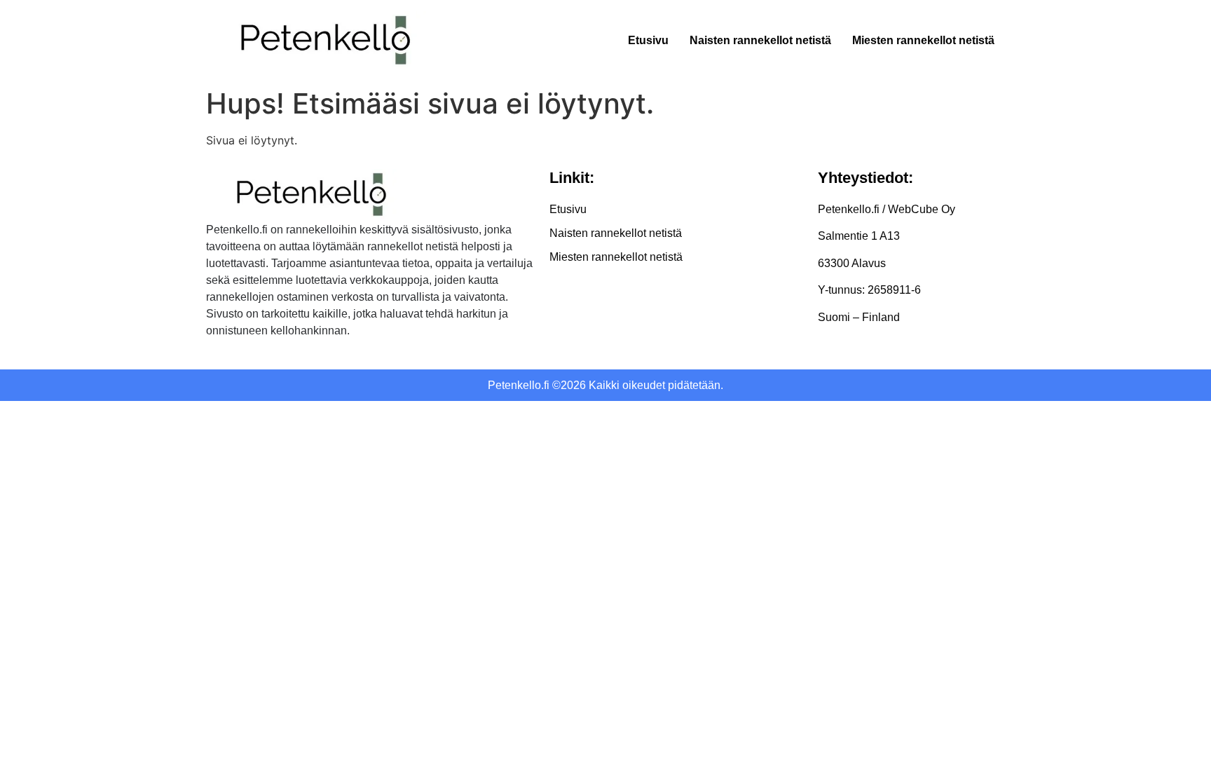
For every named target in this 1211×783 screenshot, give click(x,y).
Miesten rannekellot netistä (923, 40)
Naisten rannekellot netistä (760, 40)
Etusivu (648, 40)
